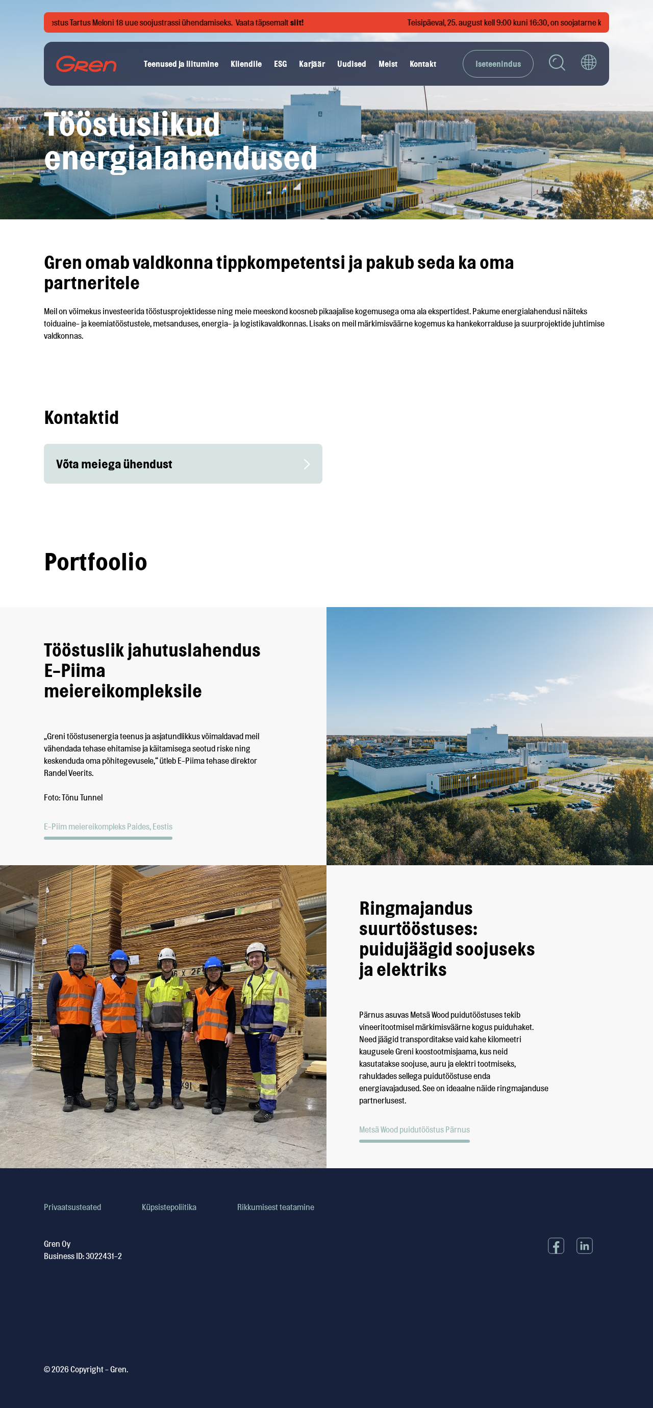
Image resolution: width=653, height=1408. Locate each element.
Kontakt (423, 64)
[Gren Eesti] (86, 64)
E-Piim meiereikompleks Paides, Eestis (108, 826)
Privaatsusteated (72, 1207)
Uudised (351, 64)
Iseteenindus (498, 64)
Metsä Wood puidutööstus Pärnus (414, 1129)
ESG (280, 64)
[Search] (557, 64)
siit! (273, 22)
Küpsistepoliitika (169, 1207)
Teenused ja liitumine (181, 64)
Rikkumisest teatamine (275, 1207)
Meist (388, 64)
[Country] (589, 63)
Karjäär (312, 64)
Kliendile (246, 64)
